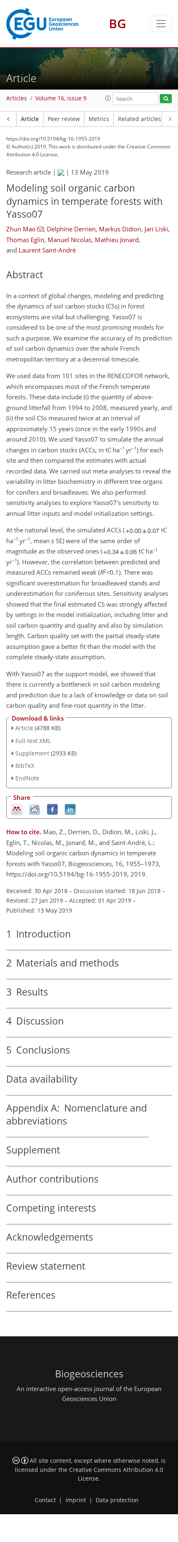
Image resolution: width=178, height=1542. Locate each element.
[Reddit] (34, 809)
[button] (108, 98)
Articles (16, 98)
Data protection (117, 1500)
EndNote (27, 778)
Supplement (32, 753)
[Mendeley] (16, 809)
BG (117, 23)
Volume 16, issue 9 (61, 98)
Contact (45, 1500)
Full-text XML (33, 741)
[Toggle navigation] (161, 24)
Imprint (75, 1500)
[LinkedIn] (70, 809)
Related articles (139, 119)
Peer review (64, 119)
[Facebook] (52, 809)
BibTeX (24, 766)
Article (30, 119)
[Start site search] (166, 99)
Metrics (99, 119)
